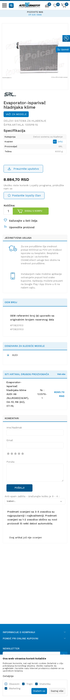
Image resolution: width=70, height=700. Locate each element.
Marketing (14, 688)
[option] (35, 13)
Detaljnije (8, 676)
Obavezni (14, 684)
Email (9, 440)
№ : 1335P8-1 (42, 394)
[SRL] (10, 94)
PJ (55, 141)
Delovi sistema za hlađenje (25, 120)
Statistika (44, 684)
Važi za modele (16, 114)
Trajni (29, 684)
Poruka (10, 461)
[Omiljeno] (55, 6)
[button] (11, 5)
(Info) (60, 142)
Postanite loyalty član (26, 195)
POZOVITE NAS (35, 12)
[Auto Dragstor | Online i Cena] (29, 4)
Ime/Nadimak (14, 427)
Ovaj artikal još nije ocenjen (25, 537)
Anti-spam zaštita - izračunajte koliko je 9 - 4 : (32, 496)
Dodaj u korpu (33, 211)
